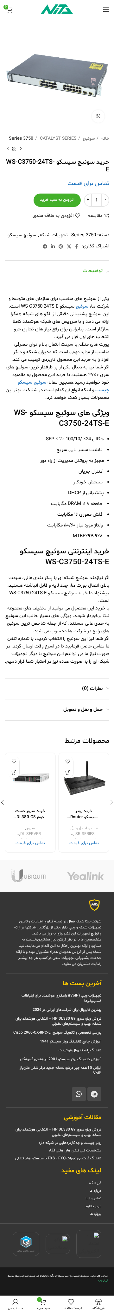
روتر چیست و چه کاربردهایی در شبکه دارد (70, 1142)
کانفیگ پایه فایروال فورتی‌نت (80, 1050)
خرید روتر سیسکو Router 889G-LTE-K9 (84, 817)
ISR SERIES (84, 834)
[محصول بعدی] (8, 149)
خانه (104, 139)
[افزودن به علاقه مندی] (67, 761)
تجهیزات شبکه (54, 235)
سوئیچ (88, 139)
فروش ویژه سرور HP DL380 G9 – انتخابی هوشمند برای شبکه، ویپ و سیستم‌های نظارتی (58, 1021)
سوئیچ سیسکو (22, 235)
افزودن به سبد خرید (57, 200)
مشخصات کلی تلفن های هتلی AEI (75, 1150)
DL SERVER (30, 834)
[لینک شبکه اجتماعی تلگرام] (45, 246)
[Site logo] (57, 9)
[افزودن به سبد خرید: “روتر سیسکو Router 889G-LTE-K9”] (67, 772)
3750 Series (21, 139)
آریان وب (103, 1280)
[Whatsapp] (79, 1094)
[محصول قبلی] (20, 149)
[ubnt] (28, 876)
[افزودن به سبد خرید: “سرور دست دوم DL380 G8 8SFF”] (13, 772)
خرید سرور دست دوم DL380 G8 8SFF (30, 817)
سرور (30, 828)
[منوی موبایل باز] (106, 9)
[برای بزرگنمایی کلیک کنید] (98, 116)
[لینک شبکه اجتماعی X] (69, 246)
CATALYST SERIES (57, 139)
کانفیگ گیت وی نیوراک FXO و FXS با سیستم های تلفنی (58, 1158)
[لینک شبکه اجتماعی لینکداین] (53, 246)
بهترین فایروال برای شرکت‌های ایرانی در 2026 (67, 1009)
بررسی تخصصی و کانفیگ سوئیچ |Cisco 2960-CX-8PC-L (57, 1032)
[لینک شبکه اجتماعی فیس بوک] (76, 246)
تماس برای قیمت (88, 183)
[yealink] (85, 876)
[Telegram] (94, 1094)
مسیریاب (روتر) (85, 828)
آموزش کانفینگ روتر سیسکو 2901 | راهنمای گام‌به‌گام (60, 1059)
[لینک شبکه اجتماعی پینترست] (61, 246)
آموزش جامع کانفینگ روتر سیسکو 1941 (70, 1041)
